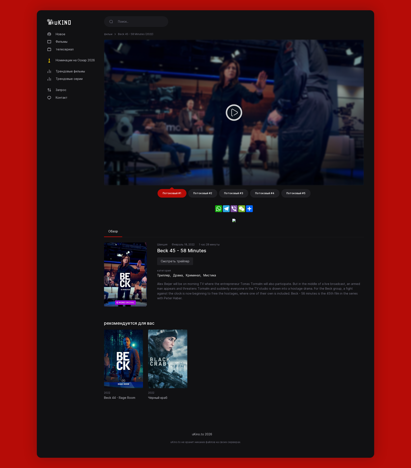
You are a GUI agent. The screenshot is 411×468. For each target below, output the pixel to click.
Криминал (193, 275)
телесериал (65, 49)
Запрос (61, 90)
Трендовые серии (69, 79)
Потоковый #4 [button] (264, 193)
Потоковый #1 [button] (172, 193)
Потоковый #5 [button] (295, 193)
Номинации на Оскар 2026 (75, 60)
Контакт (61, 97)
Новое (60, 34)
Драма (178, 275)
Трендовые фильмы (70, 71)
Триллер (163, 275)
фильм (108, 34)
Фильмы (61, 41)
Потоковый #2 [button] (202, 193)
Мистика (209, 275)
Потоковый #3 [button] (233, 193)
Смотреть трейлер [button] (175, 261)
